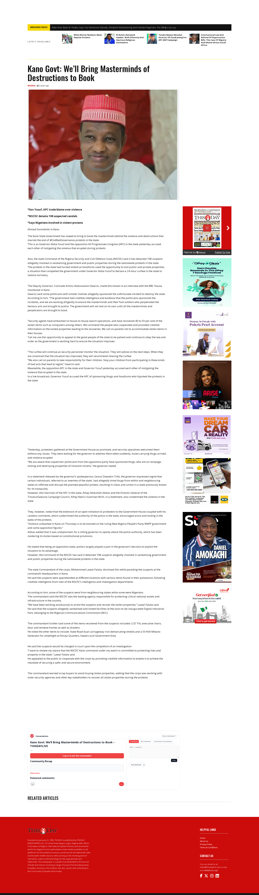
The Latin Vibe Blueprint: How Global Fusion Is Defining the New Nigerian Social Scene (96, 27)
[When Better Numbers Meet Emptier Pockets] (67, 39)
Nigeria (32, 85)
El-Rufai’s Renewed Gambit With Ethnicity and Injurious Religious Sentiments (130, 39)
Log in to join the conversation (77, 756)
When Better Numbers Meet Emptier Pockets (88, 36)
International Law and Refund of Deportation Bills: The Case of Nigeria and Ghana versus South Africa (213, 40)
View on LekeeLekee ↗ (169, 736)
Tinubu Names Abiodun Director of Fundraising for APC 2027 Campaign (173, 37)
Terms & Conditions (209, 847)
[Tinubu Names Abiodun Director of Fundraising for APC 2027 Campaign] (152, 39)
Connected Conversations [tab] (163, 741)
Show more (35, 773)
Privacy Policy (206, 844)
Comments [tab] (134, 741)
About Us (204, 841)
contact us (208, 870)
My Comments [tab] (146, 741)
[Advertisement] (104, 707)
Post (174, 760)
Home (202, 838)
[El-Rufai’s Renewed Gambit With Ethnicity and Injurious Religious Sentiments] (109, 39)
